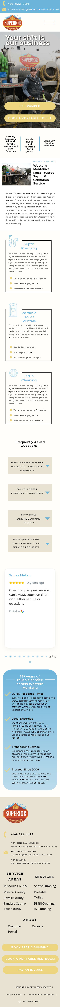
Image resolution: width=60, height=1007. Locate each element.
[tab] (6, 656)
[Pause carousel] (30, 662)
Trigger (30, 106)
